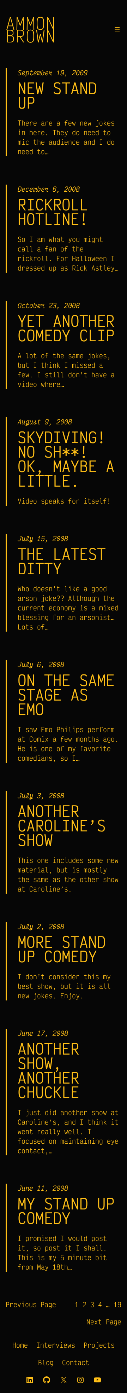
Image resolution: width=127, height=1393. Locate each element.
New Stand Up (57, 95)
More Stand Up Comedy (62, 948)
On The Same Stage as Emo (66, 694)
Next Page (103, 1321)
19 (117, 1304)
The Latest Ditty (62, 560)
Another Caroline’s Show (62, 825)
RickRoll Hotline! (53, 211)
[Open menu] (117, 29)
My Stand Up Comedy (66, 1210)
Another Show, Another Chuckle (48, 1070)
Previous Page (31, 1304)
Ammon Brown (31, 29)
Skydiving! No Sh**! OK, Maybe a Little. (66, 459)
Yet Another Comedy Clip (66, 327)
